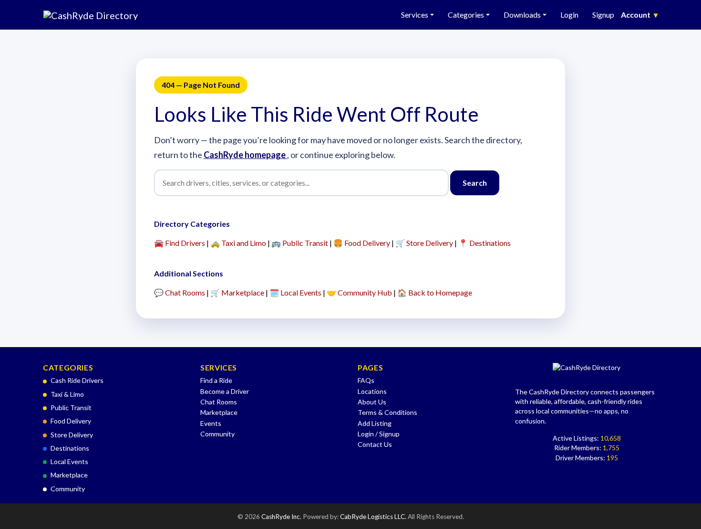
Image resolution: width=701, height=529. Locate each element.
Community (68, 489)
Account (639, 14)
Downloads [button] (522, 14)
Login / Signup (379, 434)
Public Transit (71, 407)
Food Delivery (71, 421)
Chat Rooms (218, 402)
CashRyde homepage (245, 154)
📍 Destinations (484, 242)
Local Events (69, 461)
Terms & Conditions (387, 412)
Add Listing (375, 423)
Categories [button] (466, 14)
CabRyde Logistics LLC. (374, 516)
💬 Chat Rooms (179, 292)
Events (210, 423)
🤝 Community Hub (359, 292)
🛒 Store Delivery (424, 242)
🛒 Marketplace (237, 292)
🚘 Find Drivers (179, 242)
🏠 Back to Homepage (434, 292)
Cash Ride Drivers (77, 380)
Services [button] (414, 14)
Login (569, 14)
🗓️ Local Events (295, 292)
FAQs (366, 380)
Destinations (70, 448)
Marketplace (69, 475)
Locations (372, 391)
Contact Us (375, 444)
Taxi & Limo (67, 394)
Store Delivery (72, 435)
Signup (603, 14)
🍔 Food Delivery (361, 242)
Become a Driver (224, 391)
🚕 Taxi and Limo (238, 242)
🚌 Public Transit (299, 242)
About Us (372, 402)
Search (475, 182)
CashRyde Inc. (282, 516)
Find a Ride (216, 380)
